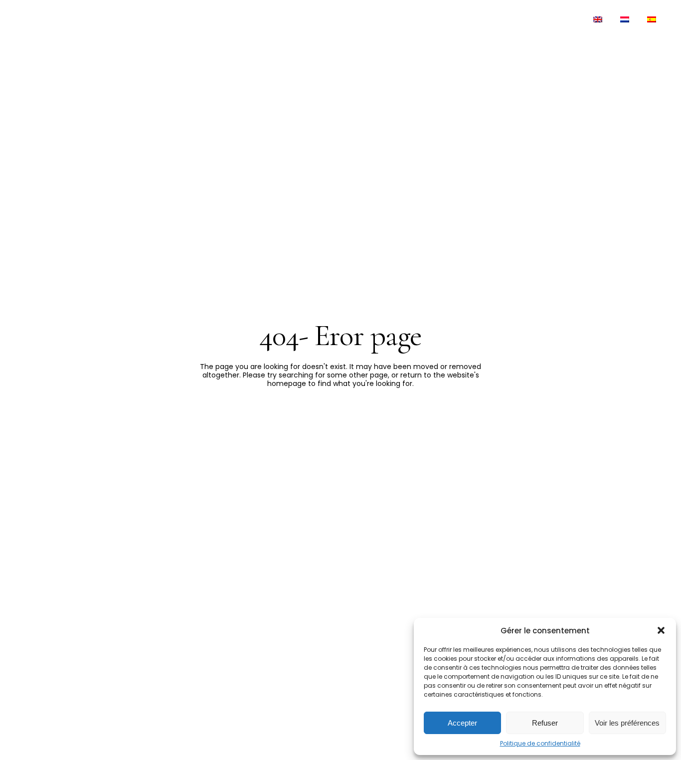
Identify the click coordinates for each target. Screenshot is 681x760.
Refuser (545, 723)
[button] (661, 630)
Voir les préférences (627, 723)
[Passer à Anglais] (597, 20)
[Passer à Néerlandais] (624, 20)
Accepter (462, 723)
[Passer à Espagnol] (651, 20)
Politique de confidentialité (540, 743)
